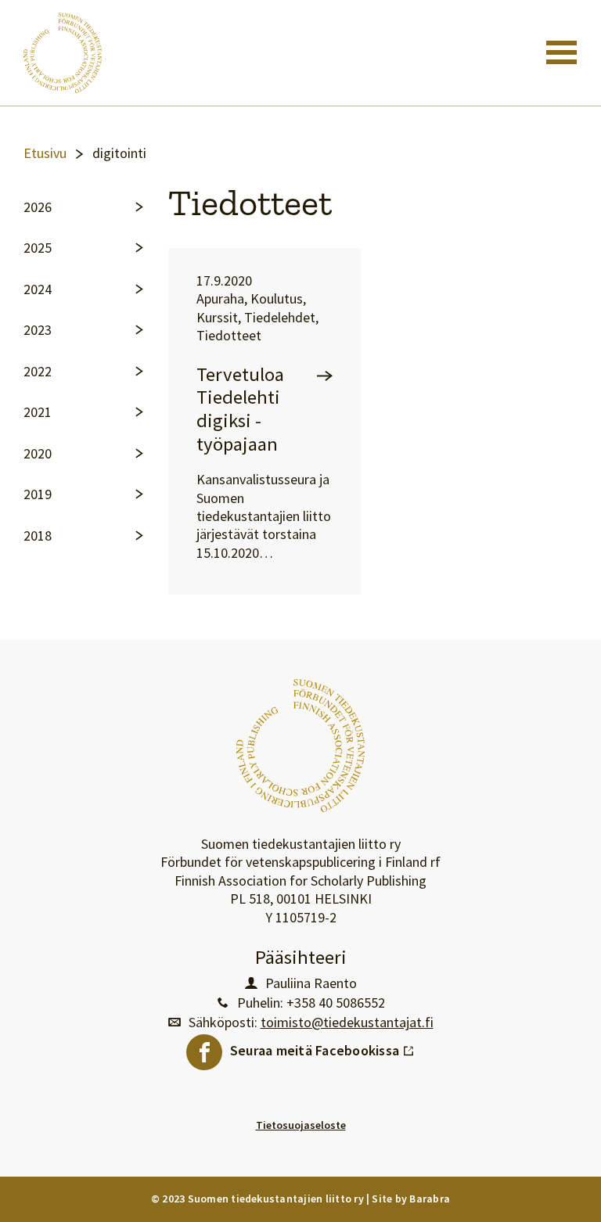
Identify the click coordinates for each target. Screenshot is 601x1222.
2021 (37, 412)
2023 (37, 330)
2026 (37, 207)
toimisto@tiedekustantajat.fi (347, 1022)
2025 (37, 248)
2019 (37, 494)
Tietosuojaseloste (301, 1125)
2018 (37, 536)
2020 (37, 453)
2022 (37, 371)
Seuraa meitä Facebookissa (322, 1046)
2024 (37, 289)
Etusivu (45, 153)
